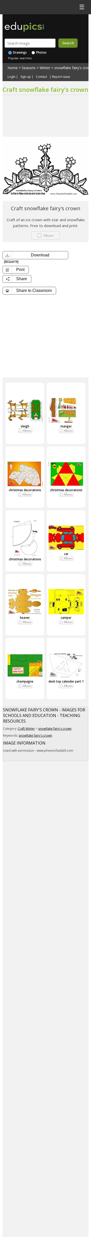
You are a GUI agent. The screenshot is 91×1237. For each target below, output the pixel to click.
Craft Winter (26, 728)
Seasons (29, 67)
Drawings (19, 52)
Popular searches (20, 58)
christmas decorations (25, 490)
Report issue (61, 76)
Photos (41, 52)
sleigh (25, 426)
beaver (25, 617)
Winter (45, 67)
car (66, 554)
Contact (41, 76)
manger (66, 426)
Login (11, 76)
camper (66, 617)
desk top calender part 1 (66, 681)
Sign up (25, 76)
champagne (24, 681)
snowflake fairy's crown (55, 728)
